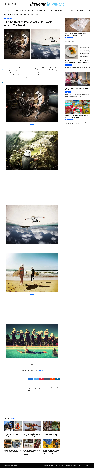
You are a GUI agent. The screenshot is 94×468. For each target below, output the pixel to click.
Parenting (68, 92)
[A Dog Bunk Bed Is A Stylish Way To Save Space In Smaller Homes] (13, 443)
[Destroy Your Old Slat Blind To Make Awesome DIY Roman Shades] (77, 25)
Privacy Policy (58, 465)
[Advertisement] (32, 185)
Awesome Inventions (48, 465)
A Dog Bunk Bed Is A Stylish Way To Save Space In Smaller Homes (12, 451)
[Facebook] (2, 66)
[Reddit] (2, 79)
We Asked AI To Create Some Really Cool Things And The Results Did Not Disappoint (12, 435)
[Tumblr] (2, 75)
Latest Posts (70, 10)
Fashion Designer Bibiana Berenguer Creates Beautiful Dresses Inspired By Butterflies (50, 435)
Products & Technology (56, 10)
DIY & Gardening (41, 10)
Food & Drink (69, 64)
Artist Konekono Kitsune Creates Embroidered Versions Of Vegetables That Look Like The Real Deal (32, 452)
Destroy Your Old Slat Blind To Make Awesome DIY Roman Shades (75, 34)
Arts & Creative (13, 10)
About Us (81, 465)
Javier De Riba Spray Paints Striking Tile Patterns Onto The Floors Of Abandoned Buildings (19, 388)
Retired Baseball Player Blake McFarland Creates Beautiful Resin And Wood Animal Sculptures (32, 435)
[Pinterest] (2, 72)
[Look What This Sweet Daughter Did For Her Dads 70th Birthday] (77, 107)
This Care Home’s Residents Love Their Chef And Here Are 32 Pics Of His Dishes (77, 61)
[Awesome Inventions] (47, 4)
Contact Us (87, 465)
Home (5, 14)
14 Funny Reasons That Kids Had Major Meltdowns (76, 89)
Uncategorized (11, 14)
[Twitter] (2, 69)
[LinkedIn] (2, 82)
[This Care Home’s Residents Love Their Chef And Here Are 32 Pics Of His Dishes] (77, 52)
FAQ (63, 465)
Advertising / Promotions (71, 465)
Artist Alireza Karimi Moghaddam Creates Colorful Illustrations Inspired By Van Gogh (51, 452)
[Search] (89, 10)
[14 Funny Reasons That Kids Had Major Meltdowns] (77, 79)
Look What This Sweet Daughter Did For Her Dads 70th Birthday (76, 116)
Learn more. (41, 370)
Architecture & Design (27, 10)
